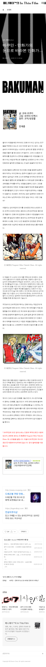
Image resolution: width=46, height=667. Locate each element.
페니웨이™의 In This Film (17, 623)
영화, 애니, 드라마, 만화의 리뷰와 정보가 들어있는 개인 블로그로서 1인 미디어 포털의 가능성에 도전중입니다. (17, 630)
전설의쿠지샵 (11, 512)
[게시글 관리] (14, 532)
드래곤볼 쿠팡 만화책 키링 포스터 (15, 494)
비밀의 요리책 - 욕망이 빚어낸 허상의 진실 (16, 552)
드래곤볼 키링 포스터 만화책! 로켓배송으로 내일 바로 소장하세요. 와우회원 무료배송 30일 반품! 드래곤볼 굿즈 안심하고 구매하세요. (15, 499)
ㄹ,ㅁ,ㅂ (14, 540)
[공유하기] (11, 532)
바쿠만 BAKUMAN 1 (22, 461)
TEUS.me (6, 658)
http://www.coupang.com (15, 490)
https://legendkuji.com (14, 508)
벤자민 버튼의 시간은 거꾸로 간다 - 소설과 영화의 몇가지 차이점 (18, 563)
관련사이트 (6, 654)
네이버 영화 (6, 662)
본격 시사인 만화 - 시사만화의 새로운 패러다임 (17, 547)
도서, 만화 (7, 540)
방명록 (9, 10)
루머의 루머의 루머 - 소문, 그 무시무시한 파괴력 (17, 556)
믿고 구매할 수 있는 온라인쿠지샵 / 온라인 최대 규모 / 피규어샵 (22, 517)
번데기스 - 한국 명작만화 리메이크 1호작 (16, 544)
